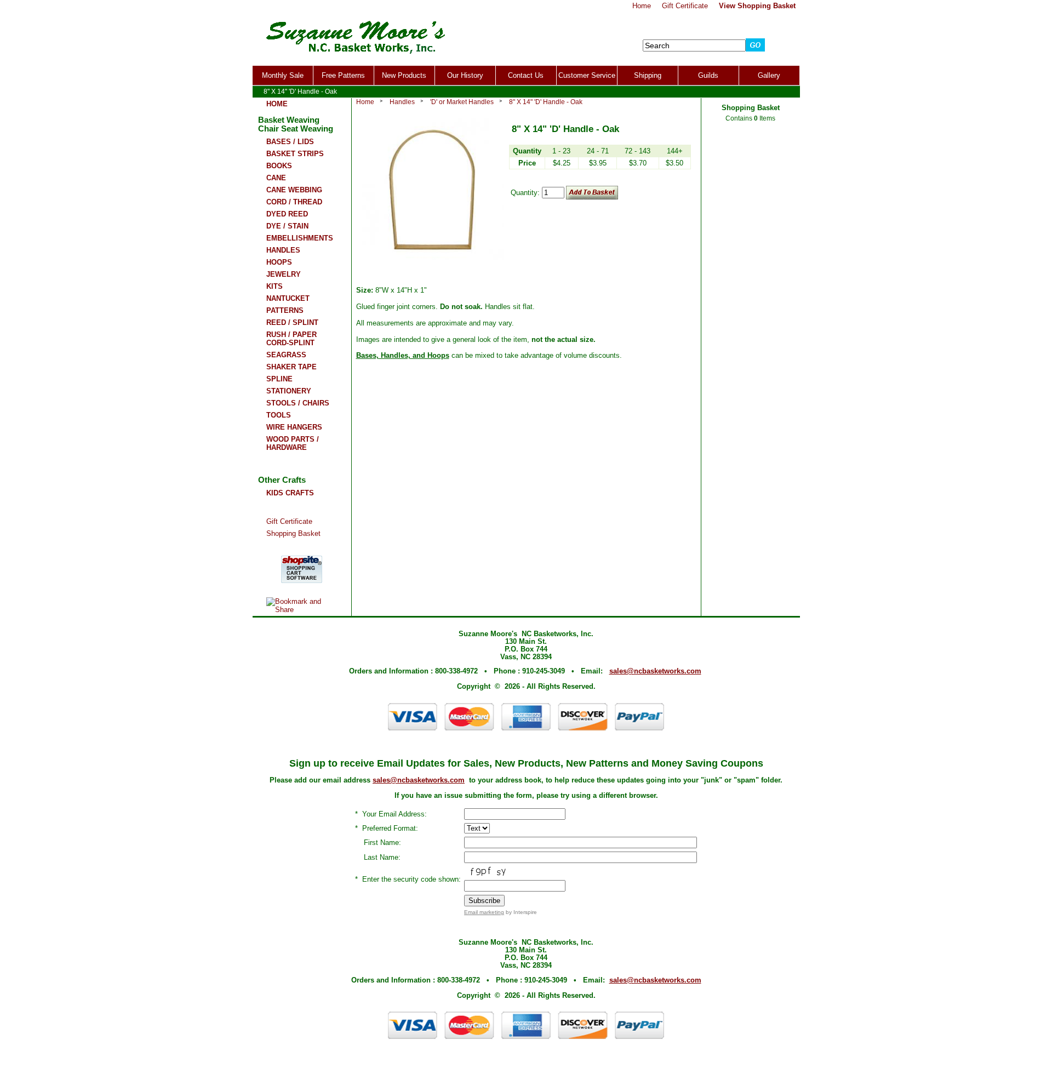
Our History (465, 75)
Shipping (647, 75)
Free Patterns (343, 75)
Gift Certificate (289, 521)
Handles (402, 102)
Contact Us (526, 75)
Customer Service (586, 75)
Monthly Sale (283, 75)
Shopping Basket (293, 533)
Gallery (769, 75)
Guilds (708, 75)
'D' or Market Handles (462, 102)
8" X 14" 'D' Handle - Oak (545, 102)
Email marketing (484, 912)
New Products (404, 75)
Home (365, 102)
